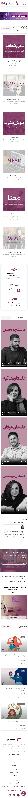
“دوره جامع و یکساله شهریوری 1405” (14, 252)
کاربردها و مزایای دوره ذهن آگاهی (16, 721)
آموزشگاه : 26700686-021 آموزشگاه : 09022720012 (14, 787)
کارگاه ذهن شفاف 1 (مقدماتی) (14, 61)
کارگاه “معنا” (14, 214)
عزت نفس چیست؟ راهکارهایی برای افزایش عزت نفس (15, 656)
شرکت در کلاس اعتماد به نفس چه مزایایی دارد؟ (15, 689)
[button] (24, 3)
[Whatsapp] (18, 795)
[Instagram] (14, 795)
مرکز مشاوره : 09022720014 (14, 790)
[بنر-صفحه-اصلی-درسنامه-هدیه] (14, 16)
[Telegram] (10, 795)
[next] (26, 16)
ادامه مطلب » (22, 660)
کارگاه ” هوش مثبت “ (14, 137)
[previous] (2, 16)
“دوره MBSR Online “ (14, 176)
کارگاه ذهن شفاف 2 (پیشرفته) (14, 99)
